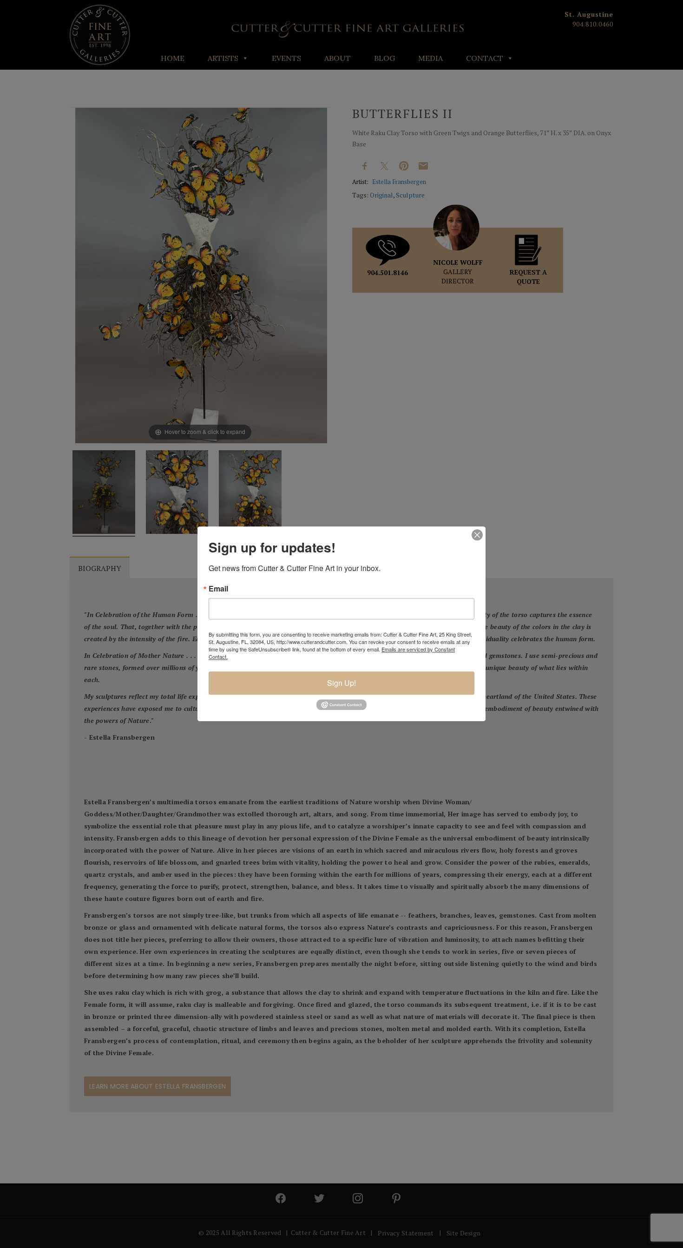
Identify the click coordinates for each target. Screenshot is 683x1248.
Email (218, 588)
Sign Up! (341, 682)
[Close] (477, 534)
